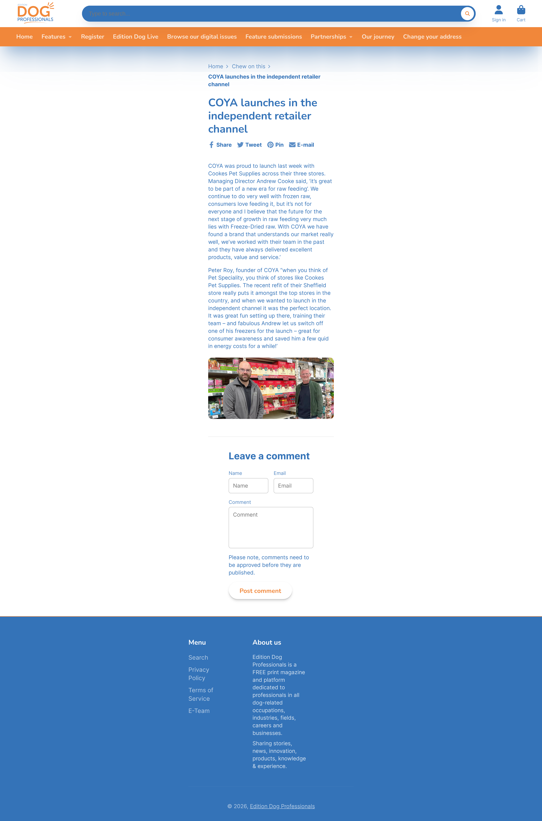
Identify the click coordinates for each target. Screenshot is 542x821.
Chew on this (248, 66)
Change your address (432, 37)
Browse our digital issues (202, 37)
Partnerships (328, 37)
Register (92, 37)
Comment (240, 502)
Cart (521, 13)
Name (235, 473)
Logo (35, 13)
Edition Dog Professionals (282, 806)
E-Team (199, 710)
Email (280, 473)
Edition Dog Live (135, 37)
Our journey (378, 37)
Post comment (260, 591)
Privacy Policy (198, 674)
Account (499, 13)
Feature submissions (273, 37)
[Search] (467, 13)
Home (24, 37)
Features (53, 37)
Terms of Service (200, 694)
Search (198, 657)
